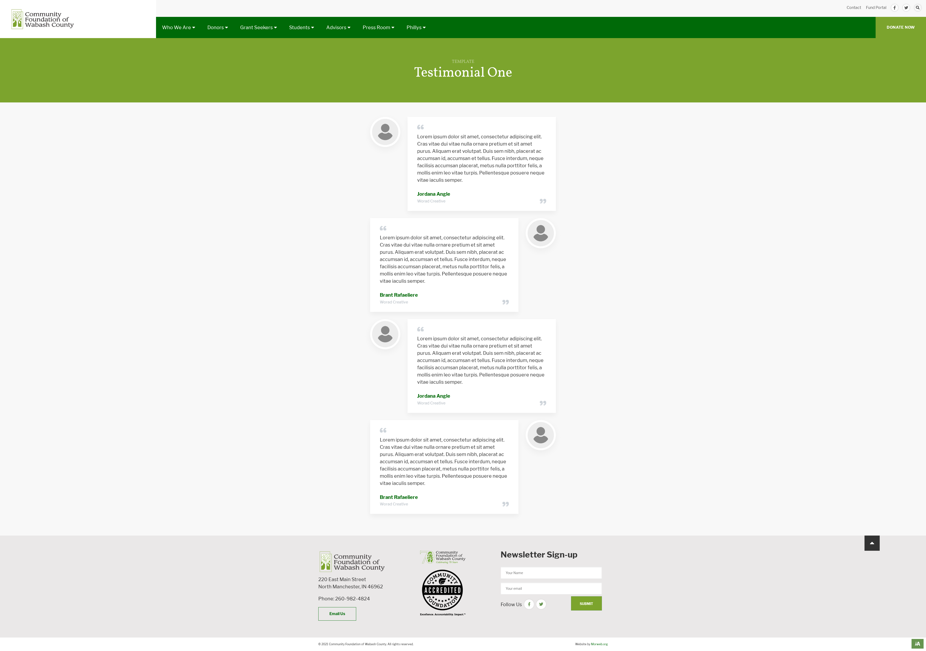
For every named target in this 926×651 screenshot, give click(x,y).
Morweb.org (599, 644)
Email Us (337, 613)
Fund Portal (876, 7)
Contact (854, 7)
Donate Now (901, 27)
